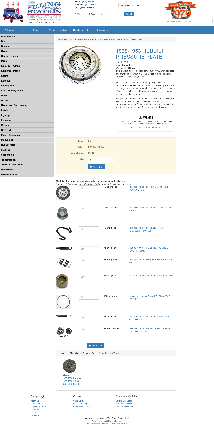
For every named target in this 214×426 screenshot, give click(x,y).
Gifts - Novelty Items (12, 90)
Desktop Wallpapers (125, 406)
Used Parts (7, 169)
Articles (49, 29)
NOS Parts (6, 130)
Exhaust (5, 80)
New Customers (126, 5)
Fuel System (7, 85)
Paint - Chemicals (10, 135)
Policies (34, 412)
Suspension (7, 154)
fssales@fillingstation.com (111, 421)
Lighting (5, 115)
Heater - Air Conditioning (14, 105)
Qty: (81, 158)
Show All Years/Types (109, 353)
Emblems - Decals (11, 70)
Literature (6, 120)
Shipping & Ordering (40, 406)
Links (89, 29)
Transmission (8, 159)
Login (138, 5)
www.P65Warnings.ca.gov (156, 127)
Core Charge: (77, 152)
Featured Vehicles (124, 403)
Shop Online (79, 400)
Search (129, 14)
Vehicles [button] (63, 29)
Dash (4, 60)
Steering (5, 149)
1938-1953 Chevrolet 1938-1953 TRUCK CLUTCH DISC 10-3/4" (72, 381)
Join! (209, 21)
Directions (35, 403)
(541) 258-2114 (92, 4)
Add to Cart (97, 166)
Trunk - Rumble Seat (12, 164)
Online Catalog (80, 403)
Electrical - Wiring (10, 65)
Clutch (4, 51)
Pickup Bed (7, 140)
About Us (35, 400)
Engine (4, 75)
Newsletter (78, 29)
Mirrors (5, 125)
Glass (4, 95)
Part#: (81, 141)
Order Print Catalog (82, 406)
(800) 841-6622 (89, 1)
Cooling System (9, 56)
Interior (5, 110)
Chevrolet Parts (84, 39)
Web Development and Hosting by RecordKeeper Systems (107, 424)
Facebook (35, 415)
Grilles (4, 100)
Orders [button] (21, 29)
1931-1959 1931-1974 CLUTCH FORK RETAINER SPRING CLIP (146, 229)
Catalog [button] (34, 29)
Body (4, 41)
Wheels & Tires (9, 174)
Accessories (8, 36)
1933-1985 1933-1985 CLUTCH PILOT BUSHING (151, 275)
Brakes (5, 46)
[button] (9, 30)
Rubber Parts (8, 144)
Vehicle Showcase (124, 400)
